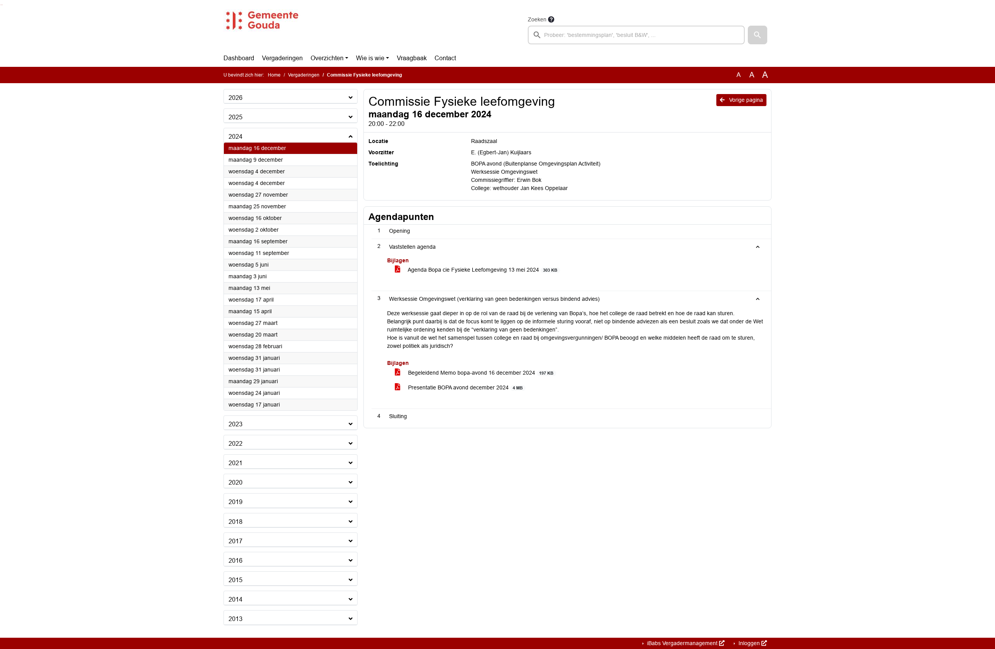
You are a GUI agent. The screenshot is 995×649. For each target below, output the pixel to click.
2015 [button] (236, 580)
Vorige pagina (745, 100)
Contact (445, 58)
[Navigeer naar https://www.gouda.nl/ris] (261, 29)
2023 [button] (236, 424)
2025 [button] (236, 117)
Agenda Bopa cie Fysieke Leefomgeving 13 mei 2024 (482, 270)
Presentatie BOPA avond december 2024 (465, 387)
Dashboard (238, 58)
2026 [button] (236, 97)
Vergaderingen (282, 58)
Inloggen (749, 643)
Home (274, 75)
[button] (757, 35)
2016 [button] (236, 560)
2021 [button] (236, 463)
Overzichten (327, 58)
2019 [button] (236, 502)
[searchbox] (636, 35)
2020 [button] (236, 482)
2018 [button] (236, 521)
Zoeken (537, 19)
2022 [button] (236, 443)
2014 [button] (236, 599)
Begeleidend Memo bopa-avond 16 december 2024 (480, 373)
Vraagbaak (412, 58)
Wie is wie (370, 58)
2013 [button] (236, 619)
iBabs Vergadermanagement (682, 643)
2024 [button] (236, 136)
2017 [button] (236, 541)
